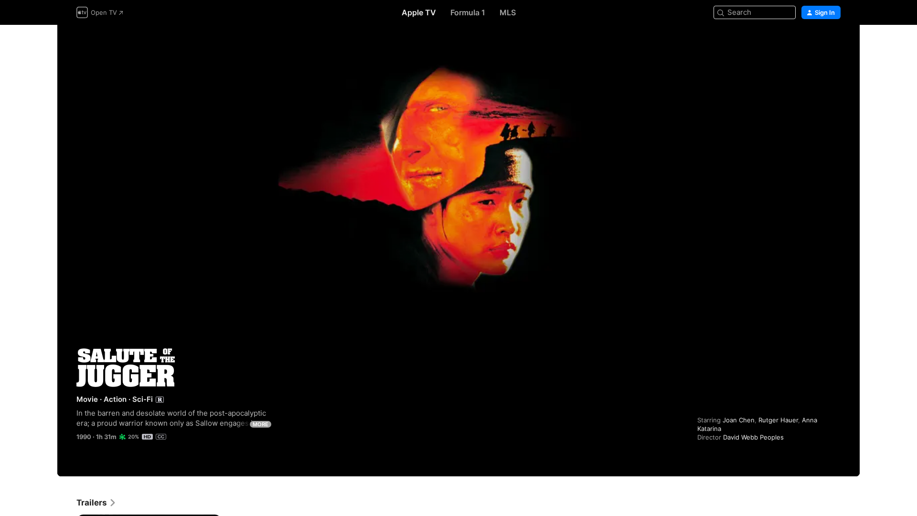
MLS (508, 12)
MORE (260, 424)
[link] (96, 502)
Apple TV (419, 12)
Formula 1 (467, 12)
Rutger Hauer (778, 420)
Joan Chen (739, 420)
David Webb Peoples (753, 437)
